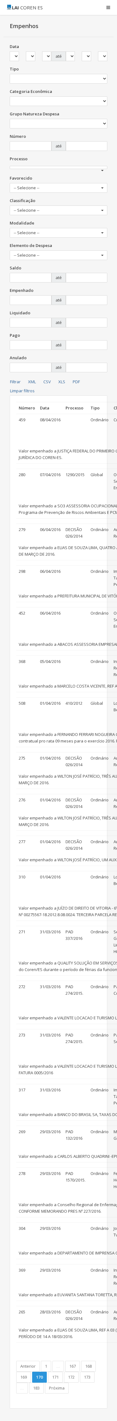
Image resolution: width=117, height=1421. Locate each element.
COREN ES (27, 7)
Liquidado (20, 313)
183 (36, 1388)
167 (72, 1366)
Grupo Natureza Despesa (34, 114)
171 (55, 1377)
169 (23, 1377)
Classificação (22, 200)
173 (87, 1377)
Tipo (14, 69)
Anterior (28, 1366)
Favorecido (21, 178)
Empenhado (21, 290)
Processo (18, 159)
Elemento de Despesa (31, 245)
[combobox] (58, 167)
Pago (15, 335)
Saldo (15, 268)
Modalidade (22, 223)
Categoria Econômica (31, 91)
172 (71, 1377)
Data (14, 46)
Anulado (18, 357)
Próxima (57, 1388)
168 (88, 1366)
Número (18, 136)
